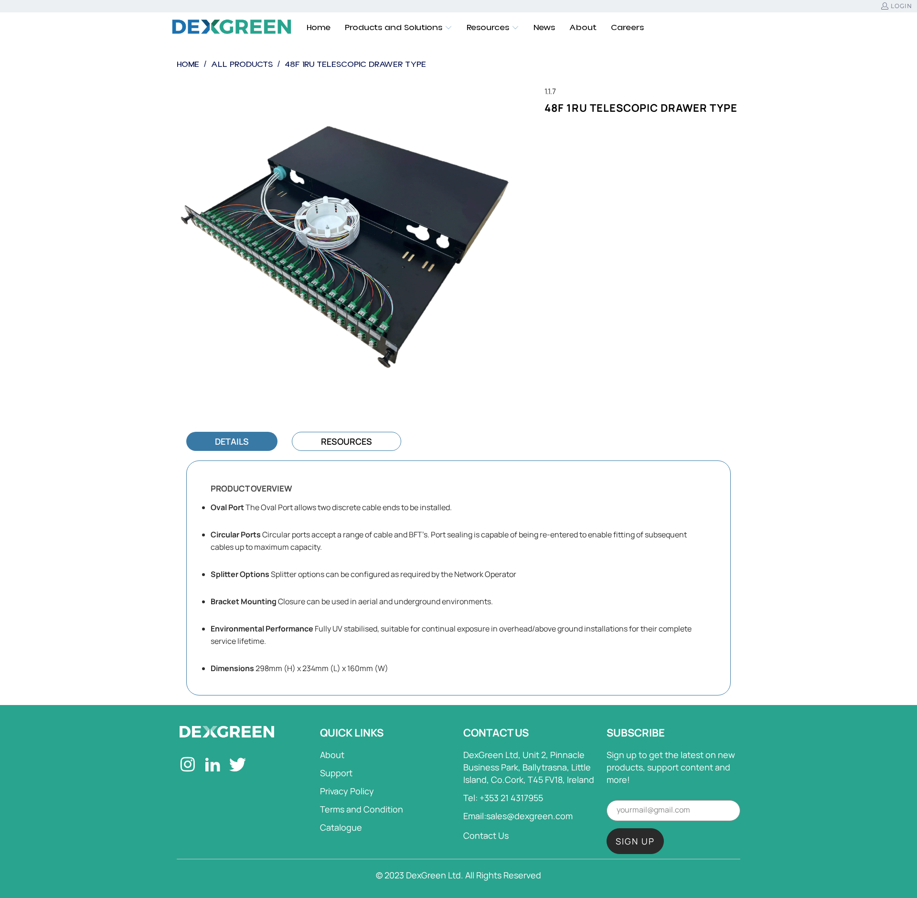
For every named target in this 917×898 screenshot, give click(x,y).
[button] (398, 27)
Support (336, 773)
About (332, 754)
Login (901, 6)
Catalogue (341, 827)
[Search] (733, 27)
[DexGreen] (231, 27)
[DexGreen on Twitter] (238, 766)
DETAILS (232, 441)
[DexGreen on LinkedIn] (213, 766)
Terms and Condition (361, 809)
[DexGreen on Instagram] (188, 766)
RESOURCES (346, 441)
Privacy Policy (347, 791)
